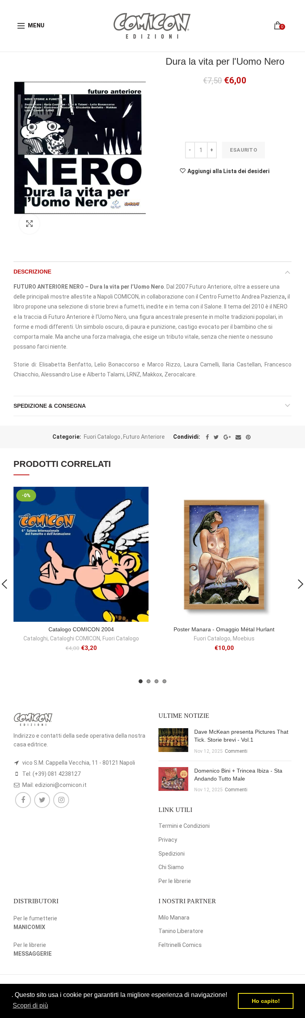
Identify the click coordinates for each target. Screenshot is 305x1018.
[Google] (227, 437)
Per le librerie (174, 881)
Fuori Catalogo (102, 437)
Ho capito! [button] (266, 1001)
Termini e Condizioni (184, 826)
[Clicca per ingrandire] (29, 224)
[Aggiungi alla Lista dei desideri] (138, 498)
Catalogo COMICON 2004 (81, 629)
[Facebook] (207, 437)
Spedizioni (171, 853)
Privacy (167, 840)
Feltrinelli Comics (180, 945)
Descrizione (32, 271)
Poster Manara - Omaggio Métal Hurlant (224, 629)
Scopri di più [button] (30, 1005)
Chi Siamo (171, 867)
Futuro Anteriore (144, 437)
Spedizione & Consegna (50, 406)
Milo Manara (173, 917)
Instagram (61, 800)
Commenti (236, 751)
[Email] (238, 437)
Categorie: (66, 437)
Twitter (42, 800)
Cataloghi (35, 638)
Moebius (244, 638)
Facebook (23, 800)
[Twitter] (216, 437)
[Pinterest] (248, 437)
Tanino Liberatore (180, 931)
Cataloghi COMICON (75, 638)
